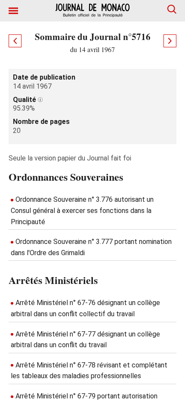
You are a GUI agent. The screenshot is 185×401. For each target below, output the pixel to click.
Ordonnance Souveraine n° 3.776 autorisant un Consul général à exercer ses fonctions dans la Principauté (82, 210)
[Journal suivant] (169, 40)
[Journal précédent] (15, 40)
